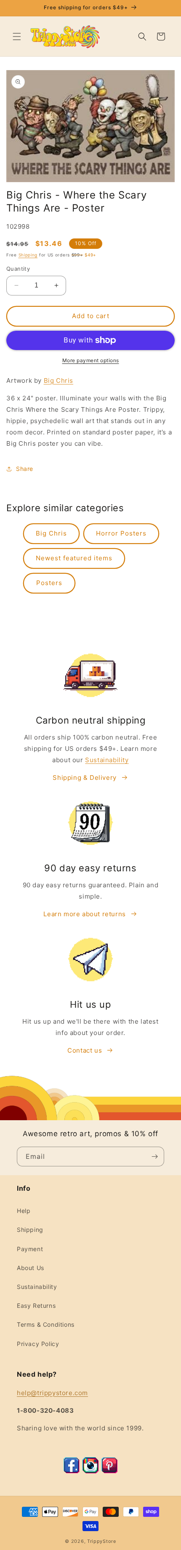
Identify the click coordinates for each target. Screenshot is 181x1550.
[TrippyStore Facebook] (71, 1471)
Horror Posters (121, 533)
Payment (30, 1248)
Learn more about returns (84, 914)
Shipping (28, 254)
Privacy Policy (38, 1343)
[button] (17, 36)
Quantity (18, 268)
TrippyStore (101, 1541)
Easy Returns (36, 1305)
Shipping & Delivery (84, 778)
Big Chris (58, 380)
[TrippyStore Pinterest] (109, 1471)
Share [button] (24, 468)
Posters (49, 583)
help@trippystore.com (52, 1393)
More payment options (90, 360)
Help (23, 1210)
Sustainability (106, 760)
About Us (30, 1267)
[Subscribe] (154, 1156)
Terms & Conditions (46, 1324)
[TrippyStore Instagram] (90, 1471)
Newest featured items (74, 558)
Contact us (84, 1050)
